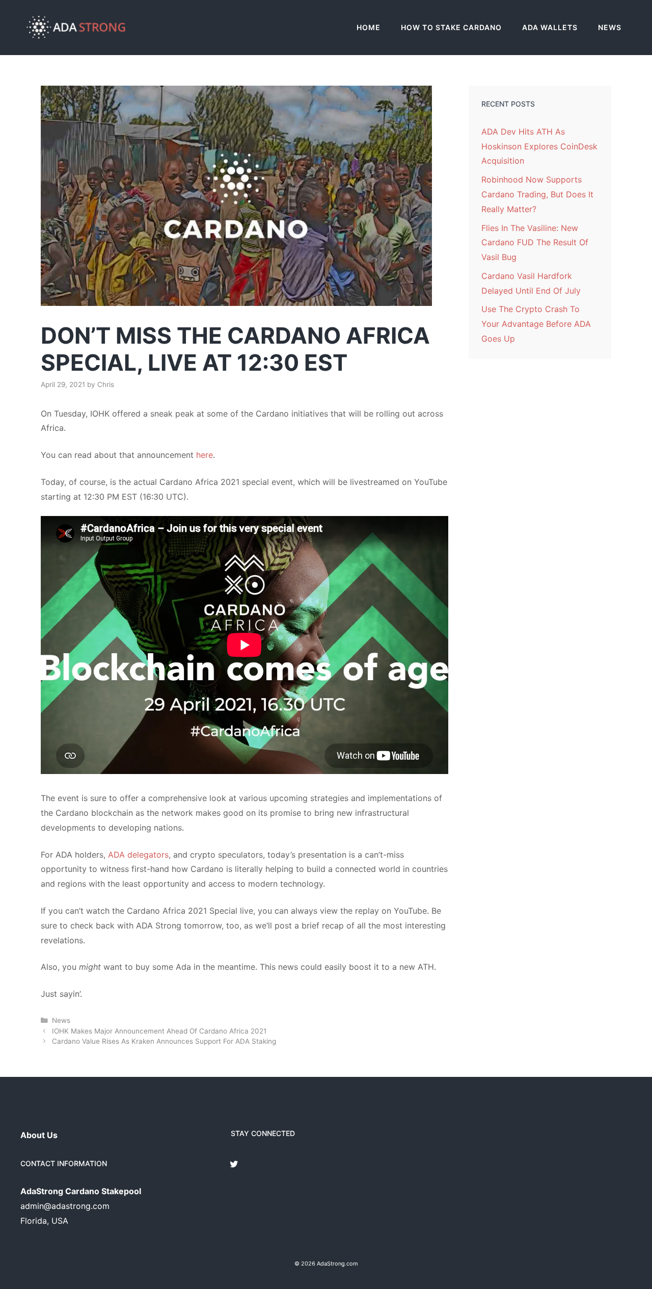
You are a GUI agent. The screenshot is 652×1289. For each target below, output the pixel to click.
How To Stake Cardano (451, 27)
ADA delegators (138, 854)
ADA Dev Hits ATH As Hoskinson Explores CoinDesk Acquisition (539, 146)
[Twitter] (233, 1165)
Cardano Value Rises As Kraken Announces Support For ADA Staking (164, 1041)
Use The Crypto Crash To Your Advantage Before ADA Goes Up (536, 324)
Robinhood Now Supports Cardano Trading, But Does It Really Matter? (537, 194)
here (204, 455)
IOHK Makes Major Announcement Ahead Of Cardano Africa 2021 (159, 1031)
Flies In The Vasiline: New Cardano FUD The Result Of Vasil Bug (534, 243)
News (609, 27)
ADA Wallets (550, 27)
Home (369, 27)
